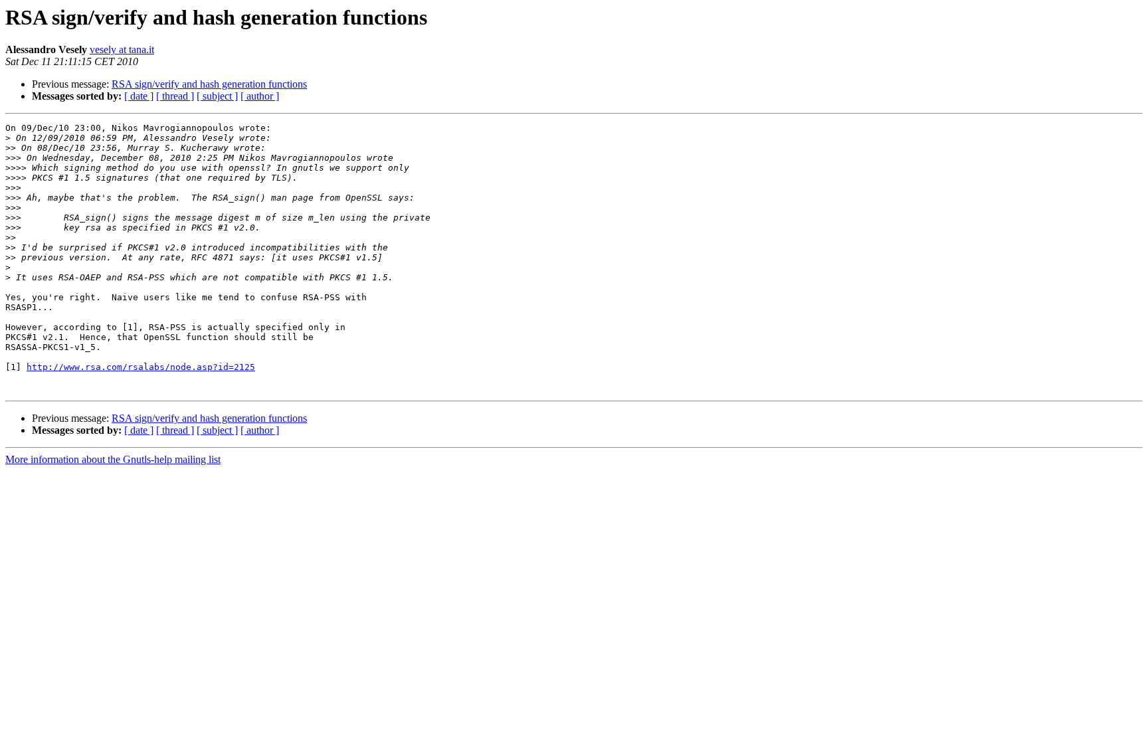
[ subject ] (217, 96)
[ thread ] (175, 96)
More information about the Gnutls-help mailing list (113, 459)
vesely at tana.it (122, 49)
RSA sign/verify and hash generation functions (209, 84)
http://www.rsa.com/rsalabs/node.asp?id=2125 (141, 367)
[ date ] (138, 96)
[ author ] (259, 96)
